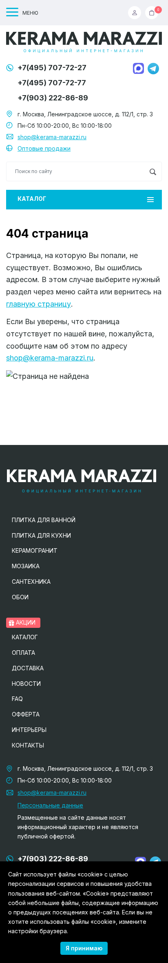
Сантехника (31, 581)
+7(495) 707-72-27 (52, 67)
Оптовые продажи (44, 148)
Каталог (32, 198)
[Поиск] (153, 171)
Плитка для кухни (41, 535)
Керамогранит (34, 550)
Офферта (26, 714)
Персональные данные (50, 805)
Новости (26, 683)
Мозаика (26, 566)
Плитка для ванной (43, 519)
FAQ (17, 698)
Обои (20, 597)
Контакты (28, 745)
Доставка (28, 668)
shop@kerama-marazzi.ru (52, 136)
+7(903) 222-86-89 (53, 97)
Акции (24, 622)
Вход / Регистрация (136, 12)
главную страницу (38, 304)
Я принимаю (84, 948)
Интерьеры (29, 729)
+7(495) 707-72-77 (52, 82)
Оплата (23, 652)
